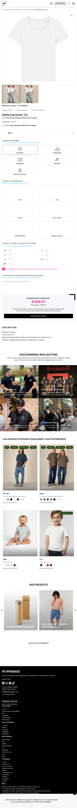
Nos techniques (6, 717)
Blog (3, 713)
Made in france (7, 558)
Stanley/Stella (6, 739)
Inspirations (5, 715)
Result (4, 756)
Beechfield (5, 750)
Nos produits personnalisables (10, 711)
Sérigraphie (5, 731)
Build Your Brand (7, 746)
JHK (3, 754)
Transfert (4, 725)
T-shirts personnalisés (14, 9)
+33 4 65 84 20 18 (8, 694)
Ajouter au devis (38, 316)
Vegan (33, 125)
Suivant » (5, 432)
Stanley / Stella (7, 110)
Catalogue (6, 759)
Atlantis (4, 743)
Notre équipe (6, 719)
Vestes (4, 770)
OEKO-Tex (26, 125)
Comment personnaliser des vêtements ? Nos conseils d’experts (20, 793)
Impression (5, 729)
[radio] (4, 499)
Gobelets (4, 777)
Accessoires (5, 774)
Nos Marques (7, 736)
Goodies (4, 781)
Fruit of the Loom (7, 752)
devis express (60, 3)
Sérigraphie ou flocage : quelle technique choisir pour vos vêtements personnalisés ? (26, 791)
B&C (3, 741)
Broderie (4, 727)
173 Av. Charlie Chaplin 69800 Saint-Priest (10, 688)
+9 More (22, 499)
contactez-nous (68, 801)
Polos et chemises (7, 766)
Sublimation (5, 734)
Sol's (3, 748)
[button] (71, 15)
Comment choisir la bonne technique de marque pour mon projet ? (21, 142)
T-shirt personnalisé (28, 9)
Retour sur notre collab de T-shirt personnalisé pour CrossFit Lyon (21, 786)
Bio (12, 125)
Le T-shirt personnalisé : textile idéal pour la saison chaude (19, 789)
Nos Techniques (8, 722)
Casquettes (5, 779)
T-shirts (4, 762)
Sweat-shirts (5, 764)
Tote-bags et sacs (7, 772)
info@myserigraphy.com (10, 692)
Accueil (4, 9)
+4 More (58, 499)
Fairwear (17, 125)
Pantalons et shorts (7, 768)
